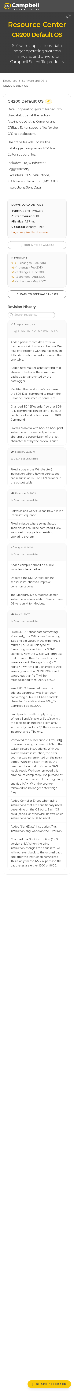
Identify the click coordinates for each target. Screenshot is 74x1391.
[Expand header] (68, 17)
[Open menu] (69, 6)
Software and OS (33, 80)
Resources (10, 80)
